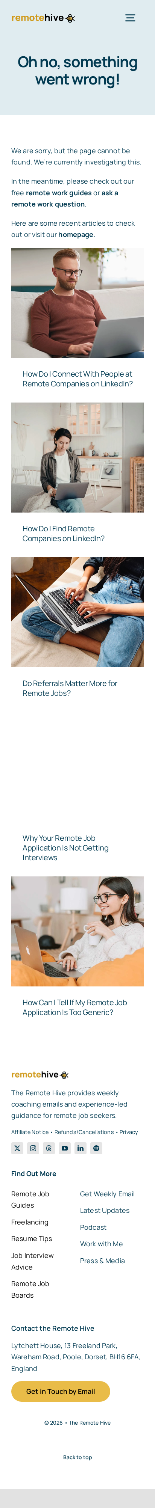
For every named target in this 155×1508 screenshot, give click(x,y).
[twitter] (17, 1148)
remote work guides (59, 192)
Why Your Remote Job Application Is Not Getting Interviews (66, 848)
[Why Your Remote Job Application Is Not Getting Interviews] (77, 767)
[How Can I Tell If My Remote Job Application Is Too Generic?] (77, 931)
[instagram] (33, 1148)
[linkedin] (80, 1148)
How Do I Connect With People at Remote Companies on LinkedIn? (77, 379)
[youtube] (65, 1148)
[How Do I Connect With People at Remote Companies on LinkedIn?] (77, 303)
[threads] (49, 1148)
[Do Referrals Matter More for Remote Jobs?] (77, 612)
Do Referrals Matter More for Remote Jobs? (70, 688)
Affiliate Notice (30, 1132)
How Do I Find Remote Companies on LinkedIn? (63, 533)
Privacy (129, 1132)
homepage (75, 234)
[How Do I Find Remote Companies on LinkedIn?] (77, 458)
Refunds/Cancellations (84, 1132)
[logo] (43, 16)
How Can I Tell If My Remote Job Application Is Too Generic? (75, 1007)
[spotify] (96, 1148)
